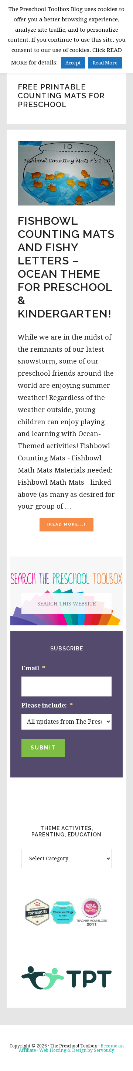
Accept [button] (73, 63)
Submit (43, 748)
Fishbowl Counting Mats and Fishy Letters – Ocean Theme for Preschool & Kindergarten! (66, 267)
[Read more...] (70, 526)
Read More (105, 63)
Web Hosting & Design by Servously (76, 1050)
